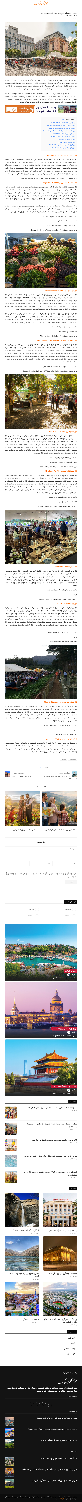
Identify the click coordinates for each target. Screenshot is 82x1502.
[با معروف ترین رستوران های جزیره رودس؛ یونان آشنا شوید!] (9, 1432)
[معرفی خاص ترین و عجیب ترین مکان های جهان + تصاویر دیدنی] (11, 1161)
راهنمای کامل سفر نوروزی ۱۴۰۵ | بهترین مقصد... (22, 830)
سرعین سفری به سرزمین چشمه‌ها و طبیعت (59, 1440)
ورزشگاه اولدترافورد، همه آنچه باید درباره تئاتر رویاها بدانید (60, 1321)
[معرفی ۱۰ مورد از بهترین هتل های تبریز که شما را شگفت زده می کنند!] (9, 1472)
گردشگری (71, 1353)
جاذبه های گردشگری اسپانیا (27, 1319)
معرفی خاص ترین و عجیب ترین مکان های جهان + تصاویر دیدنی (50, 1156)
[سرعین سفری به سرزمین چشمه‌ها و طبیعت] (9, 1443)
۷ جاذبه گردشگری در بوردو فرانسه (63, 1273)
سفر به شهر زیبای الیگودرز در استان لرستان (24, 1275)
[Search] (1, 3)
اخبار (73, 1343)
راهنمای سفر (69, 1348)
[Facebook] (50, 1406)
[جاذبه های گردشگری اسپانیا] (22, 1299)
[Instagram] (38, 1406)
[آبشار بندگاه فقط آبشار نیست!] (22, 1210)
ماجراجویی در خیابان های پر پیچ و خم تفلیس (58, 1458)
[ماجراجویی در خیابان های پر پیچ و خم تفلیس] (9, 1461)
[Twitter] (44, 1406)
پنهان (62, 119)
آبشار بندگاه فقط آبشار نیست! (26, 1230)
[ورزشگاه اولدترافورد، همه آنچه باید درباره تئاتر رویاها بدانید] (60, 1299)
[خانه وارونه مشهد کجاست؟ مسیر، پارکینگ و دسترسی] (11, 1145)
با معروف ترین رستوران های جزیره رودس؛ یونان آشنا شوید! (52, 1429)
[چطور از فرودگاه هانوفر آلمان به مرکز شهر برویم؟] (9, 1421)
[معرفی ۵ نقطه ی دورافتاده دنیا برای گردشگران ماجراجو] (9, 1483)
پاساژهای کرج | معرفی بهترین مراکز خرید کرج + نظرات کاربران (52, 1108)
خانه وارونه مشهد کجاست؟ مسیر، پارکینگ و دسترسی (54, 1140)
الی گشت (61, 1499)
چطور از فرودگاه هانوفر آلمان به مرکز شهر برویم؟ (57, 1418)
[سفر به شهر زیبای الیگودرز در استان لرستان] (22, 1253)
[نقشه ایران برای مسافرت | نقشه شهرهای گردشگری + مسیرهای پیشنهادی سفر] (59, 808)
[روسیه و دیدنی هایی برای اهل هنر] (60, 1210)
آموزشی (71, 1338)
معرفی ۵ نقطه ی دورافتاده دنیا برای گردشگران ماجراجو (54, 1480)
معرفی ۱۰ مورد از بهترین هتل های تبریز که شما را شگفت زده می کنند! (49, 1469)
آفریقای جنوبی (72, 759)
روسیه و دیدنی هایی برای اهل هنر (63, 1230)
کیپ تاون (64, 759)
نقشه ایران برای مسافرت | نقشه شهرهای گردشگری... (59, 830)
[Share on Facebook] (37, 767)
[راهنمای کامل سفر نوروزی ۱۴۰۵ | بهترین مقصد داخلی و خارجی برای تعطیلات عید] (22, 808)
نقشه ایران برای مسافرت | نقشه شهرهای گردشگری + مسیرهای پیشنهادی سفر (51, 1125)
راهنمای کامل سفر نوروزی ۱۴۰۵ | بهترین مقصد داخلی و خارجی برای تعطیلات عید (49, 1173)
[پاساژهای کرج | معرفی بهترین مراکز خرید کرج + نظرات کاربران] (11, 1113)
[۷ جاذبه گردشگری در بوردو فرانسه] (60, 1253)
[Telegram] (32, 1406)
